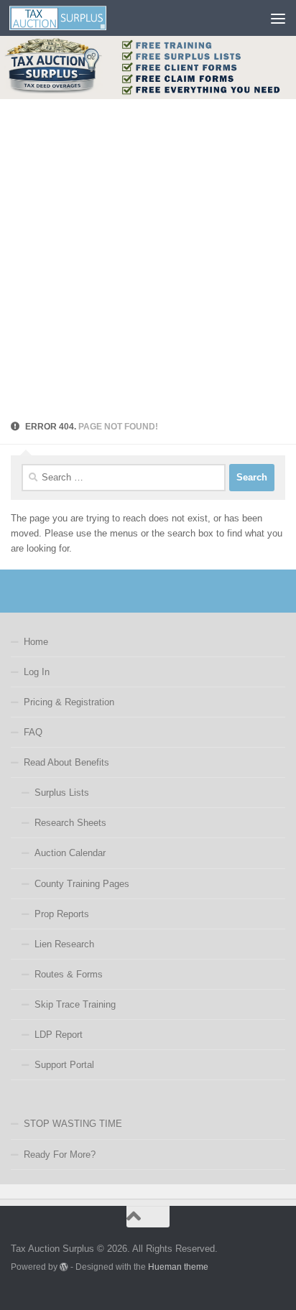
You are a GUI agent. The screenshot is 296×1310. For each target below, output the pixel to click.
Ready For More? (60, 1154)
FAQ (33, 732)
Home (36, 641)
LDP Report (58, 1034)
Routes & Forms (68, 974)
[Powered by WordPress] (64, 1267)
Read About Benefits (66, 762)
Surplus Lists (61, 792)
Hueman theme (178, 1266)
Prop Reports (61, 914)
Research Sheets (70, 822)
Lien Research (64, 944)
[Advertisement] (148, 254)
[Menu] (278, 18)
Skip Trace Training (75, 1004)
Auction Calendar (70, 852)
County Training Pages (81, 883)
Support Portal (64, 1064)
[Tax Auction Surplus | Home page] (74, 18)
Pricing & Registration (69, 702)
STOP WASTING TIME (73, 1123)
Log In (37, 671)
